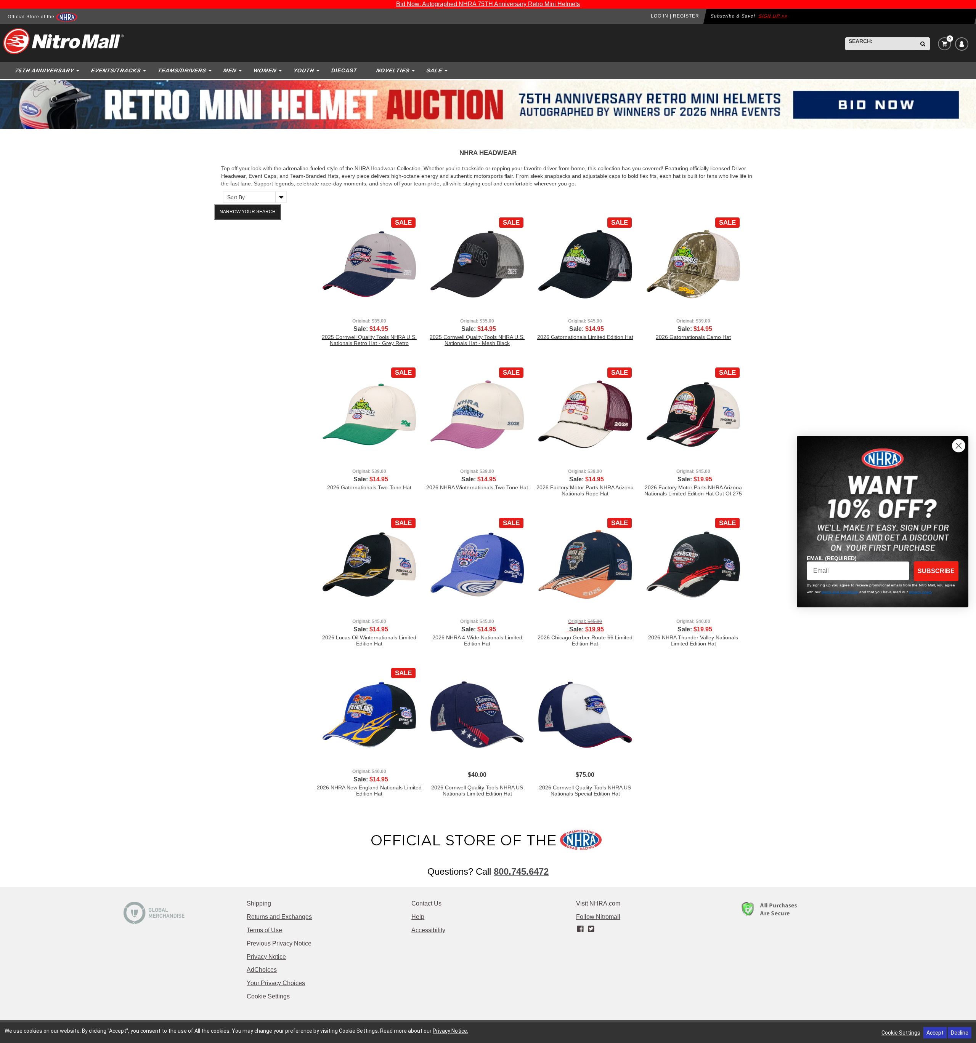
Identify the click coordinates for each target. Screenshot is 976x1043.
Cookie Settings (268, 996)
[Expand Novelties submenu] (414, 70)
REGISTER (686, 16)
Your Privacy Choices (276, 983)
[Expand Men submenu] (241, 70)
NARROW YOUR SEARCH (248, 211)
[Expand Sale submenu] (447, 70)
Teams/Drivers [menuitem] (182, 70)
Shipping (259, 903)
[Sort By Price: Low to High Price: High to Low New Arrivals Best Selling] (253, 197)
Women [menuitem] (265, 70)
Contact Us (426, 903)
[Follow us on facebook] (581, 929)
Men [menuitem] (230, 70)
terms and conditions (840, 592)
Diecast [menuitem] (344, 70)
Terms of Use (264, 930)
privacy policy (920, 592)
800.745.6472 (521, 871)
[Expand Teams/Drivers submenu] (211, 70)
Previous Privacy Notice (279, 943)
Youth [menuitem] (304, 70)
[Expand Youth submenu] (319, 70)
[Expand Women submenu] (281, 70)
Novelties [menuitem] (393, 70)
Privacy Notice (266, 957)
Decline (959, 1033)
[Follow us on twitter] (590, 929)
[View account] (961, 44)
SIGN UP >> (773, 16)
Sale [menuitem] (434, 70)
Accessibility (428, 930)
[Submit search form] (922, 43)
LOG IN (659, 16)
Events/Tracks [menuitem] (115, 70)
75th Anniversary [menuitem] (44, 70)
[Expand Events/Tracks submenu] (145, 70)
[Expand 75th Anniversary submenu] (78, 70)
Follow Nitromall (598, 917)
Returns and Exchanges (279, 917)
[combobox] (880, 43)
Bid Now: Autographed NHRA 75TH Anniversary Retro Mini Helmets (488, 4)
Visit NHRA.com (598, 903)
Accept (935, 1033)
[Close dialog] (958, 445)
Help (417, 917)
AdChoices (262, 969)
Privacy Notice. (450, 1031)
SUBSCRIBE (936, 571)
